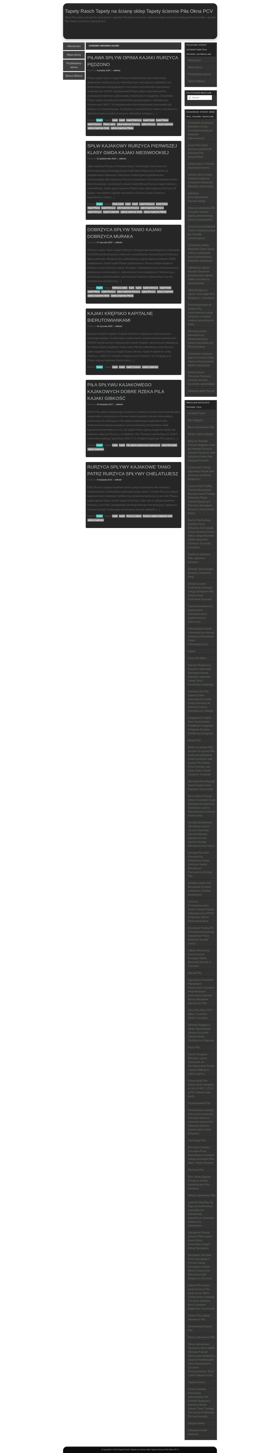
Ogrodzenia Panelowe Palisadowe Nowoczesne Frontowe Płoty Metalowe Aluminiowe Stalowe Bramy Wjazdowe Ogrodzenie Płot (201, 992)
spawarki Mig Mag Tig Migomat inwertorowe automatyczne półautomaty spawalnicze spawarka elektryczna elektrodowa (201, 1214)
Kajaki (99, 120)
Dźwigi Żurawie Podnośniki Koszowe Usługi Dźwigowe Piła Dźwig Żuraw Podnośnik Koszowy (200, 591)
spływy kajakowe (165, 124)
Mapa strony (74, 54)
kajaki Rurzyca (95, 124)
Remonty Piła (196, 1169)
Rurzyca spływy (134, 516)
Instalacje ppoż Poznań (201, 391)
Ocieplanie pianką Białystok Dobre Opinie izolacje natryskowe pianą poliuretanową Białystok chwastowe (201, 253)
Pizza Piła (194, 1047)
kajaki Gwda (148, 120)
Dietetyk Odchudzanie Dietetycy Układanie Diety (200, 573)
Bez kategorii (195, 420)
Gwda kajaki (118, 204)
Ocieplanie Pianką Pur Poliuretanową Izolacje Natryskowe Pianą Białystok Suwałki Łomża (201, 936)
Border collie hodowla (200, 434)
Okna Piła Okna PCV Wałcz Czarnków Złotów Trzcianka (200, 1014)
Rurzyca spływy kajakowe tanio (157, 516)
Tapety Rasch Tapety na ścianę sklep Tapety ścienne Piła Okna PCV (139, 11)
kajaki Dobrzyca (134, 120)
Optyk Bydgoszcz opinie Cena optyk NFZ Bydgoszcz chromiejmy (201, 294)
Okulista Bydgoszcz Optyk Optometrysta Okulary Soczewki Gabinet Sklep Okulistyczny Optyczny (201, 1033)
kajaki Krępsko (133, 367)
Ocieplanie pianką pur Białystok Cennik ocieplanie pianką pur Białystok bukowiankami (200, 130)
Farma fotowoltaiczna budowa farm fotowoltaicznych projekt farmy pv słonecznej (200, 614)
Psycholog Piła (196, 1140)
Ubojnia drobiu (196, 1423)
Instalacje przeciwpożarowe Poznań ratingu (198, 197)
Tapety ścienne (196, 1382)
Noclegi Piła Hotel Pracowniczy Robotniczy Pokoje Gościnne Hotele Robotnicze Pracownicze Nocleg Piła (200, 864)
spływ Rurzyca (148, 124)
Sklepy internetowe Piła (201, 1195)
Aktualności (74, 46)
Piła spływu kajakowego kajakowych (143, 445)
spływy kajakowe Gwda (98, 128)
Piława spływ (109, 124)
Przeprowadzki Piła (199, 1103)
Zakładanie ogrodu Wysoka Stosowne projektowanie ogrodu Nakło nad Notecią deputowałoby (200, 275)
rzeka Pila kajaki (169, 445)
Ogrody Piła (195, 973)
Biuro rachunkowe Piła (201, 427)
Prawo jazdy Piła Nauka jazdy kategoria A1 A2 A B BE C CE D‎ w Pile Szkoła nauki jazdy (201, 1088)
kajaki (122, 120)
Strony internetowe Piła (201, 1337)
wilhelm (116, 70)
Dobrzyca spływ (119, 288)
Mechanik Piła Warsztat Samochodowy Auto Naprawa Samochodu (201, 785)
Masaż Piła (194, 740)
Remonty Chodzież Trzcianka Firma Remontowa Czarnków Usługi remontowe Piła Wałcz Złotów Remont (201, 1155)
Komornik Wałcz (197, 658)
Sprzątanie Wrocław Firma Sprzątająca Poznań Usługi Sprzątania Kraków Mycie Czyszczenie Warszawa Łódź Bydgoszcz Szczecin (200, 1267)
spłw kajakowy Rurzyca (128, 208)
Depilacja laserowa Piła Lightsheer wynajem (199, 558)
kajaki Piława (162, 120)
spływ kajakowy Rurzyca (128, 124)
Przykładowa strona (73, 65)
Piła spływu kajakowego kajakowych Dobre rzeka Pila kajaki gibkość (125, 391)
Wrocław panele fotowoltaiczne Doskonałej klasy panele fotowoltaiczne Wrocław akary (200, 339)
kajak (114, 120)
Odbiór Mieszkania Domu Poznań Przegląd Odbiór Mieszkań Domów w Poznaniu (199, 958)
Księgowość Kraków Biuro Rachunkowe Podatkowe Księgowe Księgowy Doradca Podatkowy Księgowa (200, 725)
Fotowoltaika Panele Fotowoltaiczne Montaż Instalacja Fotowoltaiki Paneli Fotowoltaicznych (201, 636)
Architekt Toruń (196, 413)
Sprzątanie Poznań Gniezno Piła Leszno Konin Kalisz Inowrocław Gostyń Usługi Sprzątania (200, 1240)
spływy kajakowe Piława (122, 128)
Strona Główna (73, 75)
